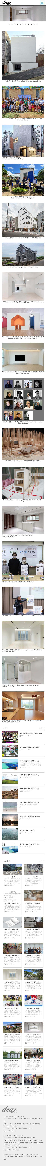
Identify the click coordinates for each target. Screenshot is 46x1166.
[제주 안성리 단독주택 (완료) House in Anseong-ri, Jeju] (23, 266)
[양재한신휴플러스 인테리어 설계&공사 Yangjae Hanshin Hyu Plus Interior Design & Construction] (23, 300)
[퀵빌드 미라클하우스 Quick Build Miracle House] (23, 195)
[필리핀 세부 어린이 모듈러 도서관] (23, 117)
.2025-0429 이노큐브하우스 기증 (12, 1008)
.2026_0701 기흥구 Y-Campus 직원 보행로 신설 (16, 877)
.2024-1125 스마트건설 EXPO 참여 (13, 1087)
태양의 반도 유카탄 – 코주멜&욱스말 (29, 761)
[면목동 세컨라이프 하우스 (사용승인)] (23, 156)
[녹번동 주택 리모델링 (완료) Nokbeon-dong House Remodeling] (23, 79)
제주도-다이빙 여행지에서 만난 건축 (29, 775)
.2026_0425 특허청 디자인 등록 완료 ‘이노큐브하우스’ (17, 903)
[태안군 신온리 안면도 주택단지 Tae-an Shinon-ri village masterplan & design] (23, 498)
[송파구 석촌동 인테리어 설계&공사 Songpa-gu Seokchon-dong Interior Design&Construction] (23, 648)
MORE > (41, 727)
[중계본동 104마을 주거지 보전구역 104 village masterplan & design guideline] (23, 420)
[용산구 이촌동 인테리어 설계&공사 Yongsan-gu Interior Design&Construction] (23, 534)
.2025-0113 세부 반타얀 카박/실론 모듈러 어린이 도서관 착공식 (20, 1034)
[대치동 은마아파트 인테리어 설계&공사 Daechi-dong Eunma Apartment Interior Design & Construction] (23, 719)
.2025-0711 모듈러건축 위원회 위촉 (34, 955)
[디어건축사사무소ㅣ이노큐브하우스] (12, 3)
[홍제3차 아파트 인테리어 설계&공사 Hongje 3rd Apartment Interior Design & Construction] (23, 684)
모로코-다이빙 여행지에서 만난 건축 (29, 788)
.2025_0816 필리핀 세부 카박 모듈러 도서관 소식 (16, 955)
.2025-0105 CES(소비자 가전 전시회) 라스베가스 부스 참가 (19, 1061)
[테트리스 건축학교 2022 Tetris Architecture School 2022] (23, 580)
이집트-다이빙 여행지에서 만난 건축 (29, 802)
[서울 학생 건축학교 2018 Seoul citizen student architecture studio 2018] (23, 614)
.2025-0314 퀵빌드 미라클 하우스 (34, 1008)
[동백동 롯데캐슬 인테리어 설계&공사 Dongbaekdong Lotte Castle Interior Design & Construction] (23, 370)
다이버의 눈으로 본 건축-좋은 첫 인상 (29, 844)
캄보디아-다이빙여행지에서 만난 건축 (30, 816)
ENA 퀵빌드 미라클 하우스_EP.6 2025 (30, 747)
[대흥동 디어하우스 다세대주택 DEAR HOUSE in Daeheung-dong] (23, 236)
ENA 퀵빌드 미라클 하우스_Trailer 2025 (31, 733)
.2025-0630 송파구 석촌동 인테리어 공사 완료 (16, 982)
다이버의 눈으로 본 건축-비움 (27, 830)
